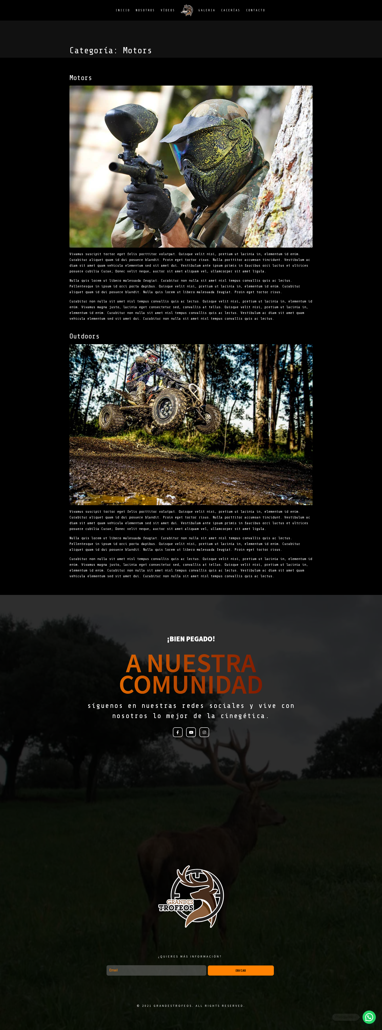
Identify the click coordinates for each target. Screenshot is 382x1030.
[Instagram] (204, 732)
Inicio (123, 10)
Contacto (255, 10)
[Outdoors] (191, 424)
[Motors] (191, 166)
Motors (80, 78)
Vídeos (168, 10)
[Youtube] (191, 732)
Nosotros (145, 10)
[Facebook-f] (178, 732)
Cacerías (231, 10)
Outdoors (84, 336)
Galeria (207, 10)
